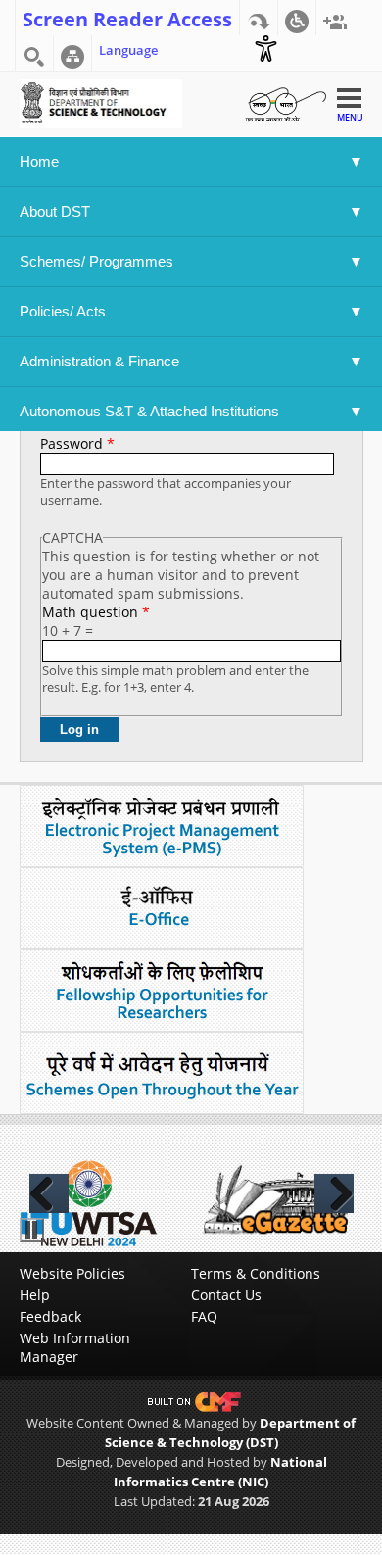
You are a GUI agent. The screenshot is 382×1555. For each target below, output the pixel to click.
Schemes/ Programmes (96, 261)
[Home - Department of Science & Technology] (101, 102)
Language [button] (128, 50)
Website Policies (72, 1273)
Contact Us (226, 1295)
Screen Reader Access (127, 17)
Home (39, 161)
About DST (55, 211)
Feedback (50, 1316)
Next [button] (334, 1193)
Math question (96, 612)
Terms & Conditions (255, 1273)
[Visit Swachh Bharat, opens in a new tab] (285, 102)
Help (35, 1295)
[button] (297, 17)
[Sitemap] (72, 53)
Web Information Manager (75, 1347)
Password (77, 443)
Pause (32, 1230)
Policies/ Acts (65, 311)
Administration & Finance (99, 361)
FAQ (204, 1316)
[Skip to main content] (258, 17)
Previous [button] (49, 1193)
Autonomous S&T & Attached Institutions (149, 411)
